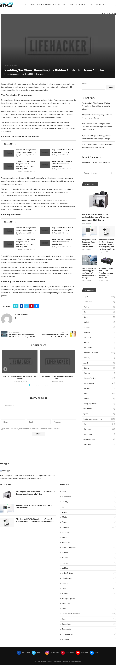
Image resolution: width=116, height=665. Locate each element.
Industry (99, 358)
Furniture (99, 337)
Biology (99, 307)
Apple (105, 5)
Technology (99, 429)
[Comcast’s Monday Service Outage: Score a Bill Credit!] (9, 153)
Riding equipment (99, 404)
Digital (99, 322)
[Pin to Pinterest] (31, 306)
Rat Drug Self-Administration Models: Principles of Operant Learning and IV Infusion (96, 106)
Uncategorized (99, 439)
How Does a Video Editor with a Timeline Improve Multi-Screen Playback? (106, 273)
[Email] (115, 14)
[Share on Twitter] (26, 306)
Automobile (99, 302)
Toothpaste (99, 434)
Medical (99, 388)
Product (99, 398)
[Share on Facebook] (21, 306)
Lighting (99, 373)
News (99, 393)
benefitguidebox (12, 74)
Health (99, 342)
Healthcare (99, 348)
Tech (99, 424)
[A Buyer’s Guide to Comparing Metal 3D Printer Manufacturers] (89, 231)
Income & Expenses (44, 5)
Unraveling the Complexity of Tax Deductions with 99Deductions (62, 163)
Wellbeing (56, 5)
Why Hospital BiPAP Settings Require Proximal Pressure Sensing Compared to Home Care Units (97, 127)
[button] (5, 369)
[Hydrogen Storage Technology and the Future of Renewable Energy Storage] (89, 260)
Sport (99, 414)
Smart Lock (99, 409)
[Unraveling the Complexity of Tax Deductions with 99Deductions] (45, 164)
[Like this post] (16, 306)
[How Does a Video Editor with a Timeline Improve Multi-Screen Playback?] (107, 260)
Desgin (99, 317)
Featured (32, 5)
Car (99, 312)
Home (25, 5)
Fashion (98, 5)
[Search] (115, 4)
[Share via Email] (36, 306)
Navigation (106, 162)
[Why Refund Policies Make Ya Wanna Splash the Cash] (45, 152)
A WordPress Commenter (91, 162)
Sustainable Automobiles (84, 5)
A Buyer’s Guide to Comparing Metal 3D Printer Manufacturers (89, 243)
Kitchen (99, 368)
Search (84, 83)
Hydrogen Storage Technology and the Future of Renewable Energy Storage (89, 273)
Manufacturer (99, 383)
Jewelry (99, 363)
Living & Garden (67, 5)
